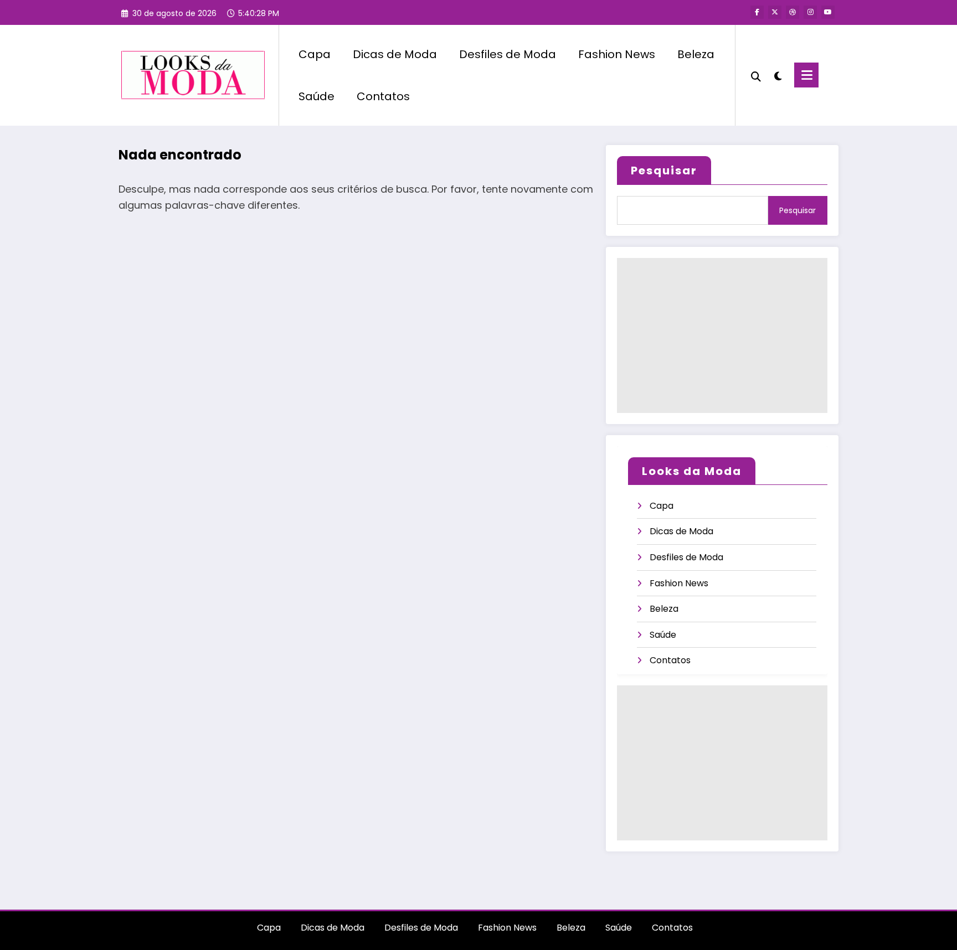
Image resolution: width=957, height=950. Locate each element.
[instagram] (810, 12)
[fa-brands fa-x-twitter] (774, 12)
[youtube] (828, 12)
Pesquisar (664, 170)
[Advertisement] (722, 335)
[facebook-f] (757, 12)
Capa (315, 54)
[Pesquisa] (756, 75)
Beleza (695, 54)
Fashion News (616, 54)
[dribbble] (792, 12)
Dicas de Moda (395, 54)
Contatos (383, 96)
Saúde (317, 96)
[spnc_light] (777, 74)
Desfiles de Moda (507, 54)
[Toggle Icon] (806, 75)
